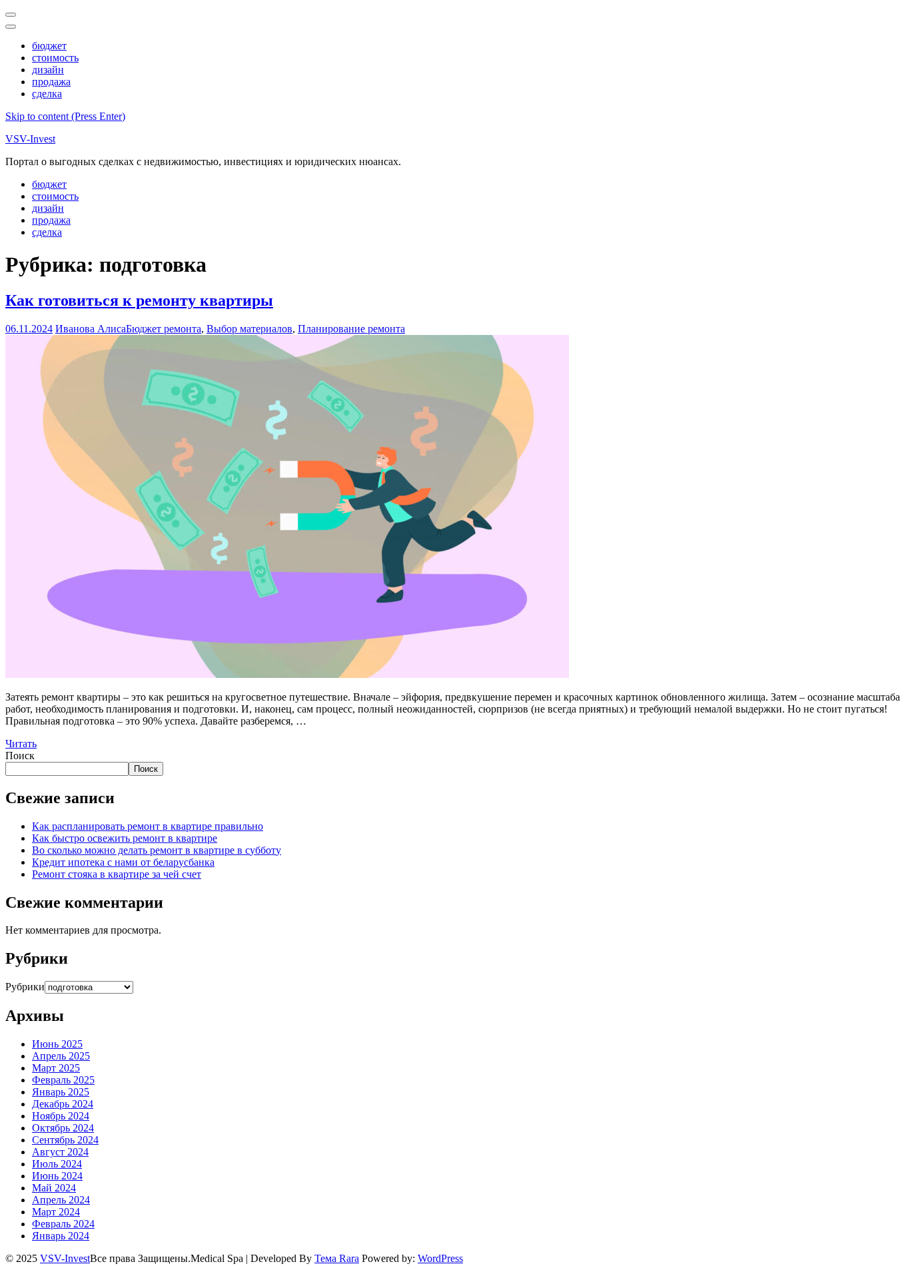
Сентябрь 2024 (65, 1139)
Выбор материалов (249, 328)
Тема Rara (336, 1258)
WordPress (440, 1258)
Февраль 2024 (63, 1223)
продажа (51, 81)
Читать (21, 743)
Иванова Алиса (90, 328)
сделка (47, 93)
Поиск (20, 755)
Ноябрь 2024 (60, 1115)
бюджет (49, 45)
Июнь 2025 (57, 1044)
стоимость (55, 57)
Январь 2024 (60, 1235)
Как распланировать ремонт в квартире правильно (147, 826)
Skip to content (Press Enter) (65, 116)
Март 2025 (56, 1068)
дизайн (48, 69)
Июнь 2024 (57, 1175)
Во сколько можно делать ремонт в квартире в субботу (156, 850)
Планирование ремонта (351, 328)
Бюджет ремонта (163, 328)
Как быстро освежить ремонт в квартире (124, 838)
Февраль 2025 (63, 1080)
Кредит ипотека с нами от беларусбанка (123, 862)
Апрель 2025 (61, 1056)
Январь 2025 (60, 1092)
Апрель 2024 (61, 1199)
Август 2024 (60, 1151)
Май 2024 (54, 1187)
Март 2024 (56, 1211)
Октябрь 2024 (63, 1127)
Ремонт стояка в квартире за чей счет (116, 874)
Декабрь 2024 (62, 1104)
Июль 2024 (57, 1163)
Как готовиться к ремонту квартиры (139, 300)
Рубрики (25, 986)
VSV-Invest (30, 139)
